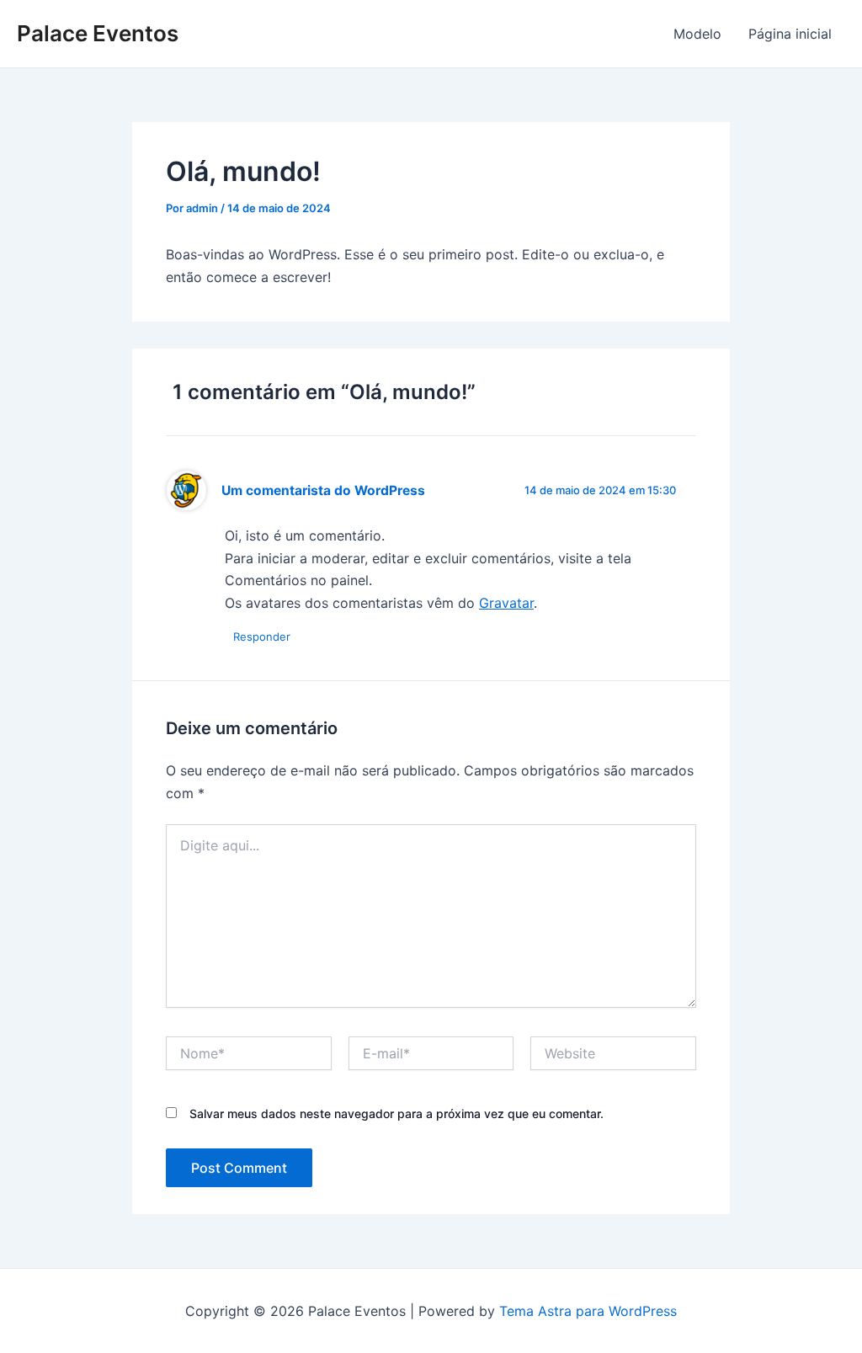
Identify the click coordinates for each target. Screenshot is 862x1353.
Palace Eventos (97, 33)
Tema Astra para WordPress (588, 1310)
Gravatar (506, 602)
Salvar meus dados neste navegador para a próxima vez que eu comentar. (396, 1113)
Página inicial (790, 33)
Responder (261, 636)
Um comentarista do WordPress (323, 490)
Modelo (697, 33)
